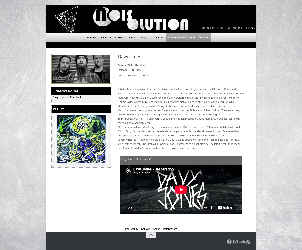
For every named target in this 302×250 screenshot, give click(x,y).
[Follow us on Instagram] (235, 241)
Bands (104, 37)
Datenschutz (170, 228)
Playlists (145, 37)
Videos (133, 37)
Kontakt (145, 228)
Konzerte (120, 37)
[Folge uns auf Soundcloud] (241, 241)
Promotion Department (182, 37)
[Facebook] (229, 241)
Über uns (158, 37)
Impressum (131, 228)
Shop (206, 37)
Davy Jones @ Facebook (67, 97)
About (156, 228)
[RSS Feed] (248, 241)
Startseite (91, 37)
